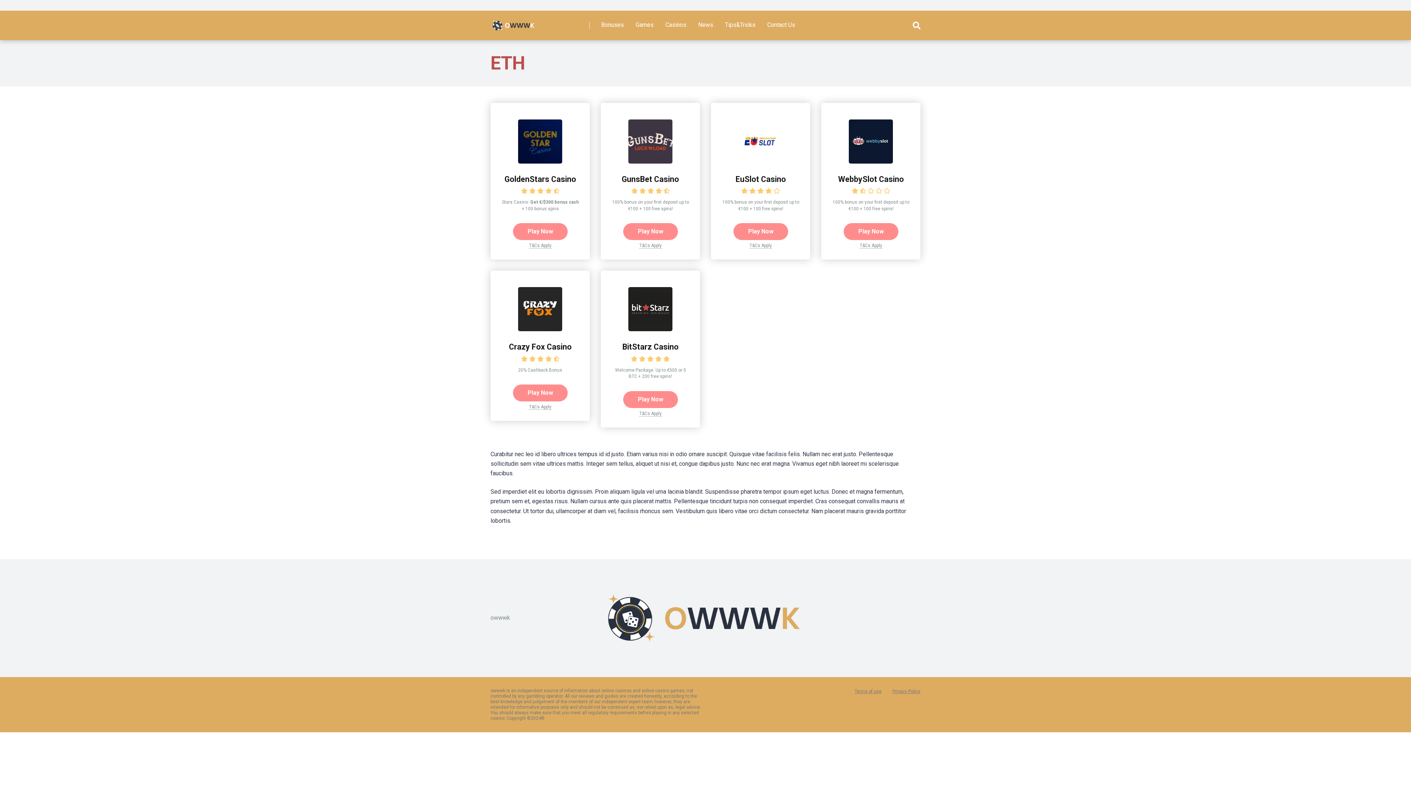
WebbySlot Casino (871, 179)
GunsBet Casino (650, 179)
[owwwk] (514, 22)
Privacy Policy (906, 691)
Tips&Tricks (740, 24)
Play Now (540, 231)
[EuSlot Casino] (761, 161)
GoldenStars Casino (540, 179)
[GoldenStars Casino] (540, 161)
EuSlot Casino (761, 179)
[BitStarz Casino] (650, 329)
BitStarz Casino (650, 346)
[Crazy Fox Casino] (540, 329)
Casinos (675, 24)
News (705, 24)
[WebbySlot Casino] (871, 161)
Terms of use (868, 691)
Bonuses (612, 24)
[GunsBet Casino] (650, 161)
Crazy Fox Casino (540, 346)
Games (645, 24)
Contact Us (781, 24)
